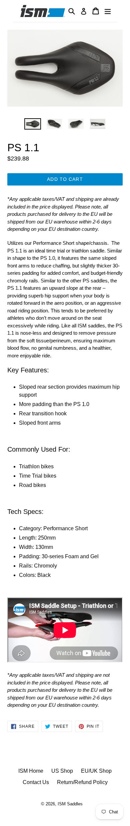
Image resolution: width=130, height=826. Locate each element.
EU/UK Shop (96, 771)
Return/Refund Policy (82, 782)
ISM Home (30, 771)
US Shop (62, 771)
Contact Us (36, 782)
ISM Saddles (70, 803)
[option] (32, 124)
